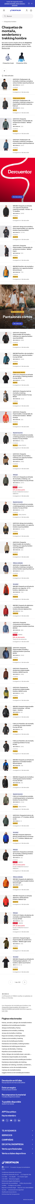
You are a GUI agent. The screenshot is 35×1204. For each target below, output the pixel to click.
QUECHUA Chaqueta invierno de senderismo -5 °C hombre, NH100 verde (23, 817)
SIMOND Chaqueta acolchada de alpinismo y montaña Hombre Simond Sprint (23, 761)
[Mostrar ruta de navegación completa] (2, 21)
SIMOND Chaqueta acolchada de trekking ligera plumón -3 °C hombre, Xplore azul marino (23, 960)
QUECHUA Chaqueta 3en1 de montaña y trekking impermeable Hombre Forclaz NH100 (22, 393)
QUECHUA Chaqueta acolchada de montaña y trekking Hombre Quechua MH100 (23, 853)
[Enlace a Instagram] (15, 1120)
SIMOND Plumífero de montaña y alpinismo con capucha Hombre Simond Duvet (23, 268)
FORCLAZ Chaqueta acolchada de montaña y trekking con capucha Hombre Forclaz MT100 (23, 478)
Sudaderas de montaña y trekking (13, 1030)
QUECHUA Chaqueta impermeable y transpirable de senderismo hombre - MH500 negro (23, 248)
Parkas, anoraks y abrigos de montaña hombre (17, 1022)
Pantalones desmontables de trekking (14, 1062)
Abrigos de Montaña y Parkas (11, 1028)
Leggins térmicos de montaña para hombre (16, 1072)
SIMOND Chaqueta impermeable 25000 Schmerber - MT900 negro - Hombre (23, 708)
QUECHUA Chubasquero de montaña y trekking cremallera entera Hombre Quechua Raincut (23, 81)
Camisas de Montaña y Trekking (12, 1049)
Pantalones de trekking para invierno (14, 1046)
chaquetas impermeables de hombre (14, 1007)
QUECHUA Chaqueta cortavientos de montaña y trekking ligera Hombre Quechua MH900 (23, 625)
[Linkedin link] (19, 1120)
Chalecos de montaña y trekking (12, 1038)
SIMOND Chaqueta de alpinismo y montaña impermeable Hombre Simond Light (23, 881)
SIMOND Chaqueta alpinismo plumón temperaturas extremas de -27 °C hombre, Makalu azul (23, 836)
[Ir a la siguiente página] (25, 982)
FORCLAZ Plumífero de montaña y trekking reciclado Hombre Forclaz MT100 (23, 725)
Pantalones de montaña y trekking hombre (15, 1043)
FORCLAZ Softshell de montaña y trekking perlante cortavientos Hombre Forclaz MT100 (23, 506)
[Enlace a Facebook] (3, 1120)
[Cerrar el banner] (31, 3)
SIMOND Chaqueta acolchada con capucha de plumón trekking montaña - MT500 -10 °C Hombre (22, 208)
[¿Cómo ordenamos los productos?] (3, 76)
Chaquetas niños (21, 63)
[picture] (6, 84)
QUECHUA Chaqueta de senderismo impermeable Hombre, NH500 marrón (21, 670)
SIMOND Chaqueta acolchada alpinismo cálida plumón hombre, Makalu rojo (22, 897)
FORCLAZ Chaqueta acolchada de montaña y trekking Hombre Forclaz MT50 (23, 376)
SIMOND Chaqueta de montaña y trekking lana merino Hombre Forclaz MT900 (23, 778)
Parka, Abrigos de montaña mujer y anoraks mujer (18, 1054)
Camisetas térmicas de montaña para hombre (17, 1059)
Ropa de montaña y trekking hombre (13, 1036)
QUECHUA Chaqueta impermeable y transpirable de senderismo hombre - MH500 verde (23, 121)
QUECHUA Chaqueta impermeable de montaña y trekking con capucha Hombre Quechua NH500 (23, 335)
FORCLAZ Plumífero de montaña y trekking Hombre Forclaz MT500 (23, 742)
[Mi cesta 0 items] (31, 10)
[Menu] (4, 10)
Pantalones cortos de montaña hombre (14, 1067)
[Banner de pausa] (28, 3)
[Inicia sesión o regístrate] (27, 10)
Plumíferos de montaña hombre (12, 1051)
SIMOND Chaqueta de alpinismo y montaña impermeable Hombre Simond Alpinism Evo (23, 607)
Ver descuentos (17, 197)
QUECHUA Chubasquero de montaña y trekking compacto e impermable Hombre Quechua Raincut (23, 103)
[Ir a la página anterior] (10, 982)
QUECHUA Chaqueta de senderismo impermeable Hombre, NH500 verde (21, 689)
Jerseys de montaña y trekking (12, 1033)
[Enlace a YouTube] (11, 1120)
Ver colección (17, 323)
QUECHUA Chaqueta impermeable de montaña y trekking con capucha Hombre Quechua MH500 (23, 544)
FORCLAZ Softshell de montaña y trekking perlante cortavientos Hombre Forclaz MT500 (23, 436)
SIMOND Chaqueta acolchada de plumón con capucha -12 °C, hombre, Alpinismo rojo (23, 588)
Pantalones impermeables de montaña (14, 1057)
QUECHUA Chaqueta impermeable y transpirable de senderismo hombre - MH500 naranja (23, 414)
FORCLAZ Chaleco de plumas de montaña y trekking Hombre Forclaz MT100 (23, 917)
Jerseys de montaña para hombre (12, 1041)
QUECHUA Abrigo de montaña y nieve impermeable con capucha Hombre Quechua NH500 (23, 228)
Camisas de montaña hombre (11, 1070)
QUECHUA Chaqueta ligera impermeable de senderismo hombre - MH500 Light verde (22, 939)
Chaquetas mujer (8, 63)
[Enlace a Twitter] (7, 1120)
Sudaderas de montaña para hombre (13, 1025)
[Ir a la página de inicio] (15, 10)
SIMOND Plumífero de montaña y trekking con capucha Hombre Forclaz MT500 (23, 355)
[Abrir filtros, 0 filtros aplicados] (4, 71)
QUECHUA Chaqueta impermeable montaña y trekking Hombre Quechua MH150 (21, 650)
